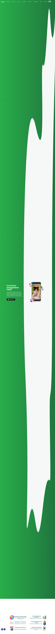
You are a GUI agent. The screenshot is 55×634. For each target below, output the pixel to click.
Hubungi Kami (11, 299)
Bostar (18, 1)
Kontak (45, 1)
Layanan (13, 1)
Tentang (8, 1)
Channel (29, 1)
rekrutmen (35, 1)
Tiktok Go (24, 1)
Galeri (41, 1)
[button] (2, 629)
